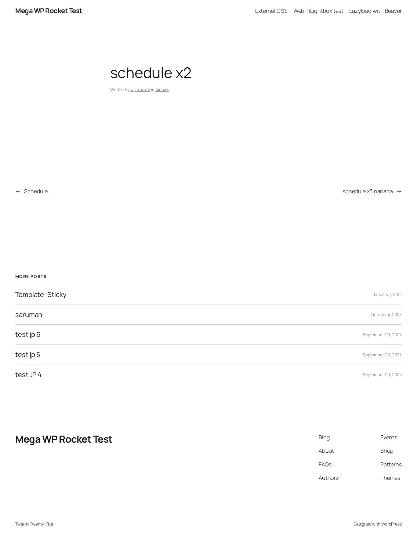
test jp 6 (28, 334)
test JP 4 (28, 375)
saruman (28, 315)
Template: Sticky (40, 294)
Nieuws (162, 89)
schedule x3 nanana (368, 191)
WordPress (391, 524)
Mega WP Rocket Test (48, 10)
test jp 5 (27, 354)
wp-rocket (140, 89)
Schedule (36, 191)
